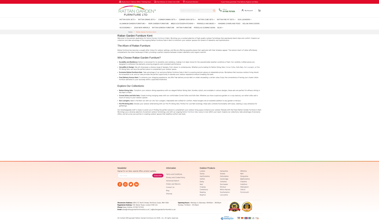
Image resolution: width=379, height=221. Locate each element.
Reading (203, 192)
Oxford (242, 189)
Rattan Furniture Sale (190, 112)
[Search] (214, 10)
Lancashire (224, 195)
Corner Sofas (230, 67)
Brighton (203, 195)
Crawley (203, 187)
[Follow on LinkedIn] (136, 184)
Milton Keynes (225, 189)
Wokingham (244, 187)
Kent (242, 174)
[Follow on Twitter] (131, 184)
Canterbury (204, 189)
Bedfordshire (245, 179)
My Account (249, 10)
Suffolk (202, 179)
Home (130, 32)
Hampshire (224, 171)
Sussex (222, 174)
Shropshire (244, 176)
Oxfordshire (224, 176)
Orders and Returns (173, 184)
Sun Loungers (249, 67)
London (202, 171)
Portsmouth (244, 192)
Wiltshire (243, 171)
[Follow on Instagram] (125, 184)
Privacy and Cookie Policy (175, 177)
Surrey (202, 174)
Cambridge (224, 179)
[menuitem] (220, 28)
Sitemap (169, 194)
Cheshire (243, 182)
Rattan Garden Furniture (155, 38)
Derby (202, 182)
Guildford (243, 184)
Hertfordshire (205, 176)
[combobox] (196, 10)
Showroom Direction (191, 2)
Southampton (225, 192)
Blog (167, 190)
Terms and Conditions (174, 174)
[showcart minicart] (259, 10)
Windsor (223, 187)
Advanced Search (172, 181)
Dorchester (224, 184)
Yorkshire (223, 182)
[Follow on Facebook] (119, 184)
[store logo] (137, 10)
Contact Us (170, 187)
